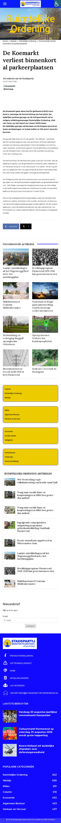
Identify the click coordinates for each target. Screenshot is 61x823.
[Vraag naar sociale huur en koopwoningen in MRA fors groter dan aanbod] (9, 495)
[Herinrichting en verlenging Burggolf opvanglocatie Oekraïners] (16, 324)
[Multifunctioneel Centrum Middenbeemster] (16, 290)
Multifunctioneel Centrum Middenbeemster (12, 304)
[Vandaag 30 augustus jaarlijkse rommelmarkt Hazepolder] (10, 716)
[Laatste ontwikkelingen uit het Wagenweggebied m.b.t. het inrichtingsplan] (16, 257)
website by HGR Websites (45, 819)
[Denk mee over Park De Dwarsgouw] (45, 357)
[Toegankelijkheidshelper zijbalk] (57, 3)
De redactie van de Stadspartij (18, 78)
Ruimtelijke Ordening (27, 41)
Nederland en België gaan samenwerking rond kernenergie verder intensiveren (42, 306)
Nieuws (13, 41)
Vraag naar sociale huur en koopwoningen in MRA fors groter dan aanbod (35, 495)
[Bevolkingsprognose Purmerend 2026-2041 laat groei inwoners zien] (45, 257)
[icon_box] (18, 655)
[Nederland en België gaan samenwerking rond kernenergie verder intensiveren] (45, 290)
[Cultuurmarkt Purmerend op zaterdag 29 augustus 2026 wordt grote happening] (10, 733)
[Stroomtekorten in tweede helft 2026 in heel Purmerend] (16, 357)
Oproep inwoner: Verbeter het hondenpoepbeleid (41, 338)
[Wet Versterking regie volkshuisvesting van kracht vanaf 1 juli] (9, 482)
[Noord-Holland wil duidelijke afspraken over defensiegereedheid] (10, 750)
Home (5, 41)
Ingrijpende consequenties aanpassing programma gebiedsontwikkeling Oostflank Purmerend (33, 526)
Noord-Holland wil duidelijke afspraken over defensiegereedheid (36, 749)
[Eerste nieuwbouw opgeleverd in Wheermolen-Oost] (9, 543)
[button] (4, 4)
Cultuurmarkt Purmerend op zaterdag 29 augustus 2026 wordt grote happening (36, 732)
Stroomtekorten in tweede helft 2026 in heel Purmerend (13, 371)
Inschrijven (30, 626)
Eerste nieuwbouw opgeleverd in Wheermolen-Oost (34, 542)
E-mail (5, 616)
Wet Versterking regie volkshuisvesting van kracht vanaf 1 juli (37, 481)
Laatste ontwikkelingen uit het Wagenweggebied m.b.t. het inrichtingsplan (33, 556)
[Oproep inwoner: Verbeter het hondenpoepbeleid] (45, 324)
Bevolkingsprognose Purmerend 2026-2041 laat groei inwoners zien (44, 271)
